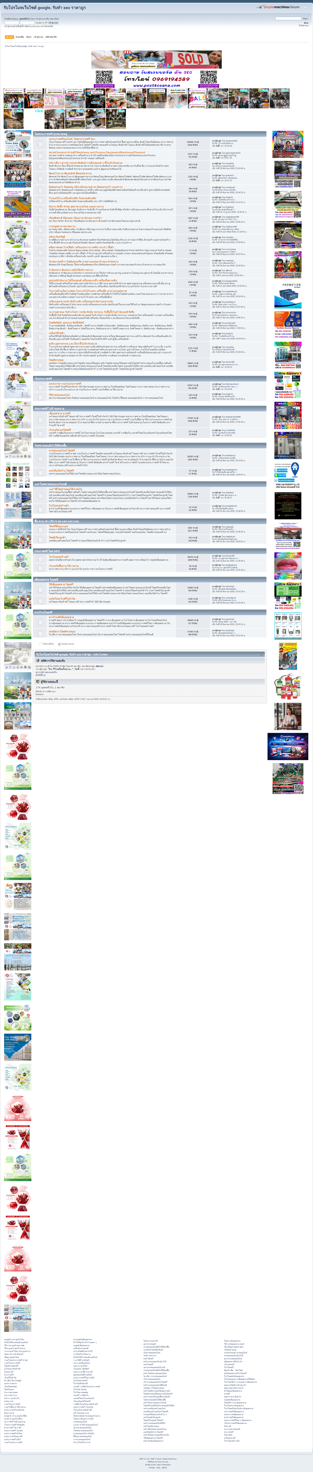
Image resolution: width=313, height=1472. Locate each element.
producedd (230, 323)
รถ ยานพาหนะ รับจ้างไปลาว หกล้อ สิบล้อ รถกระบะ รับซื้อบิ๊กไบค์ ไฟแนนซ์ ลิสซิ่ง (91, 312)
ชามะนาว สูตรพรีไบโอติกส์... (227, 567)
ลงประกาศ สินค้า (80, 1366)
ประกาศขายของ (11, 1392)
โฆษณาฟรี (8, 1372)
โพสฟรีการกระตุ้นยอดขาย (235, 1403)
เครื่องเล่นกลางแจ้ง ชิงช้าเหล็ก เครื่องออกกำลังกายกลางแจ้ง (81, 301)
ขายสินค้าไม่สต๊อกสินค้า (153, 1350)
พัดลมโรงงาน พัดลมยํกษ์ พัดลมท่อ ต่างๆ (70, 173)
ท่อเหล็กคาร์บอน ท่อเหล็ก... (226, 190)
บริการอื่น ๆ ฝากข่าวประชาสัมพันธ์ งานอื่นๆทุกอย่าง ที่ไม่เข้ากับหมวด (85, 163)
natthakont (230, 536)
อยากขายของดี (149, 1344)
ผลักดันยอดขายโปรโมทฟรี (235, 1373)
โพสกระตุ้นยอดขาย (232, 1341)
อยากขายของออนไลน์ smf (154, 1367)
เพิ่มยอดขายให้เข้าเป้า (233, 1361)
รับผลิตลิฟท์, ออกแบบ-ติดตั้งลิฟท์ (66, 322)
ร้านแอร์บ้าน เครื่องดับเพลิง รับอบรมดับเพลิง (72, 198)
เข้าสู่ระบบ (40, 19)
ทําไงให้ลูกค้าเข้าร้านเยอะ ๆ (85, 1342)
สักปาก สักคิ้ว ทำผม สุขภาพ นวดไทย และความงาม (76, 206)
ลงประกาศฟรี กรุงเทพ (13, 1430)
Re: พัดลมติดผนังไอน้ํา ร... (226, 633)
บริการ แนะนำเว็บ (11, 1398)
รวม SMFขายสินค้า (81, 1360)
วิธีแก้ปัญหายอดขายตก (233, 1347)
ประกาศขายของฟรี (232, 1429)
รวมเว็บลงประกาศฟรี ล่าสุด (16, 1360)
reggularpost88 (232, 217)
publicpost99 (231, 227)
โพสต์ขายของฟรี (11, 1366)
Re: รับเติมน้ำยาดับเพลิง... (226, 433)
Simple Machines (169, 1459)
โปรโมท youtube (80, 1392)
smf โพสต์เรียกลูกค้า (152, 1417)
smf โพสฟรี (148, 1359)
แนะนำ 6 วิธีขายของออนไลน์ (85, 1425)
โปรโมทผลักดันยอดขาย (234, 1376)
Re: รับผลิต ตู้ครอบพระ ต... (226, 495)
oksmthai (230, 163)
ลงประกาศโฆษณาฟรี (13, 1436)
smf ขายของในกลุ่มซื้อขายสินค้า (156, 1397)
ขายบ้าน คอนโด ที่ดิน (13, 1419)
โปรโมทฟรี (229, 1367)
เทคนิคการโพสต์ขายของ (62, 631)
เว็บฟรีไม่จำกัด (10, 1378)
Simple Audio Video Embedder (158, 1465)
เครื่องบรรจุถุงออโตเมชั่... (225, 166)
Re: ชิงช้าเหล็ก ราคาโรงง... (226, 304)
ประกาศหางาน (10, 1395)
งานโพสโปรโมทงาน (82, 1354)
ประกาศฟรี (9, 1375)
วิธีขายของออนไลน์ (59, 395)
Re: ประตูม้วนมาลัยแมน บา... (227, 558)
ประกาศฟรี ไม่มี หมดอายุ (14, 1422)
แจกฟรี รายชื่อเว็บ (81, 1395)
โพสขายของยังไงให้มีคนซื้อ (154, 1400)
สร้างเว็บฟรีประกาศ (81, 1442)
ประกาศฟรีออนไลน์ (81, 1363)
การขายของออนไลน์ (81, 1439)
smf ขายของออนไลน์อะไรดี (154, 1361)
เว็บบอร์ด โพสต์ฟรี (81, 1369)
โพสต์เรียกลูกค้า (57, 537)
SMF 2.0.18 (144, 1459)
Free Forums (163, 1462)
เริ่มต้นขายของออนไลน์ (83, 1430)
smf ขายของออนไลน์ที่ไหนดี (155, 1385)
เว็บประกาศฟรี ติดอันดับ (14, 1425)
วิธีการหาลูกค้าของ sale (14, 1345)
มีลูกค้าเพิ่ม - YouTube (233, 1370)
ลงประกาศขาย (10, 1383)
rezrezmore (231, 249)
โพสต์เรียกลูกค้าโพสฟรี (153, 1420)
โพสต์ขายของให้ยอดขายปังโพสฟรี (157, 1394)
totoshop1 (230, 586)
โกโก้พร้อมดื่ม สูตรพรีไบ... (226, 472)
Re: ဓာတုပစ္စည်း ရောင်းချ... (226, 155)
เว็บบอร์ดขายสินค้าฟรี (82, 1410)
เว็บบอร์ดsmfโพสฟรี (60, 430)
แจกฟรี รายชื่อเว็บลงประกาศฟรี (86, 1386)
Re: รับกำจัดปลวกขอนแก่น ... (227, 273)
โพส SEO (228, 1435)
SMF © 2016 (156, 1459)
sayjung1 (230, 260)
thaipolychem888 (233, 417)
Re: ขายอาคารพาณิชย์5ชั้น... (227, 240)
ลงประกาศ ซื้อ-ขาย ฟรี (83, 1372)
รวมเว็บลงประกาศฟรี (13, 1442)
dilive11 (229, 270)
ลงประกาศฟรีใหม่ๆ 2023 (83, 1378)
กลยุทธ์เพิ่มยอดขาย (81, 1345)
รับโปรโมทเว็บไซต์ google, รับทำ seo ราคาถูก (45, 7)
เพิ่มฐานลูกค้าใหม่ (11, 1357)
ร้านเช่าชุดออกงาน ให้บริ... (226, 252)
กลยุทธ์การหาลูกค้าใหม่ (14, 1339)
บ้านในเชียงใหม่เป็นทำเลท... (226, 539)
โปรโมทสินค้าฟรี (80, 1383)
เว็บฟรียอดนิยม (10, 1386)
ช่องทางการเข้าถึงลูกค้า (14, 1354)
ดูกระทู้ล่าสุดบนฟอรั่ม (46, 672)
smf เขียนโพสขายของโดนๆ (155, 1429)
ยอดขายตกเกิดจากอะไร (234, 1388)
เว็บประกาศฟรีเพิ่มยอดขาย (235, 1423)
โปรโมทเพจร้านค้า (59, 505)
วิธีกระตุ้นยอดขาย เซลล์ (234, 1344)
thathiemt (230, 207)
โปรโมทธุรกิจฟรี (80, 1380)
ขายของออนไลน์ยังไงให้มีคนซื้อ (156, 1347)
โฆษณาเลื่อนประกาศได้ (83, 1419)
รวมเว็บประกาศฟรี (12, 1363)
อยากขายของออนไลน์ (82, 1428)
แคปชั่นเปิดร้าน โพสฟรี (61, 470)
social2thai (230, 430)
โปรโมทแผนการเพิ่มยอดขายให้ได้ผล (239, 1379)
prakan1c (230, 175)
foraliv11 (229, 197)
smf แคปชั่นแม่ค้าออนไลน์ (154, 1408)
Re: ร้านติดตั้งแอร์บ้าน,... (225, 336)
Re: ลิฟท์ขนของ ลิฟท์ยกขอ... (227, 325)
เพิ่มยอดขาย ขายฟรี (59, 413)
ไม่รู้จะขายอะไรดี (150, 1341)
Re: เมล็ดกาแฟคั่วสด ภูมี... (226, 294)
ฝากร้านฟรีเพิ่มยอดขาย (61, 617)
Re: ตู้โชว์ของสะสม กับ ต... (226, 600)
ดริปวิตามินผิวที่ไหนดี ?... (225, 210)
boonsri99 (230, 362)
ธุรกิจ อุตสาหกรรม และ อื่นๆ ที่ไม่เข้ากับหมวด (73, 343)
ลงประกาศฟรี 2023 (12, 1439)
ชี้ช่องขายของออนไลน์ (82, 1436)
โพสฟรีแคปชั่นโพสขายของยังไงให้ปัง (158, 1405)
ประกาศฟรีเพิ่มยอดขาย (234, 1411)
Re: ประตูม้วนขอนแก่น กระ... (227, 364)
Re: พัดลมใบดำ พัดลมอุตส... (226, 178)
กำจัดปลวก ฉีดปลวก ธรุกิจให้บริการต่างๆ (71, 270)
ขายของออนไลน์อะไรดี (233, 1355)
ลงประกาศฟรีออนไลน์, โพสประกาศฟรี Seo (72, 139)
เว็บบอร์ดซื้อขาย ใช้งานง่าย (64, 566)
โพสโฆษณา (9, 1389)
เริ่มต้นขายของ (230, 1350)
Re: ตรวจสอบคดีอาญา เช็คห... (228, 229)
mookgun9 (230, 187)
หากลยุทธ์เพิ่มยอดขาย (82, 1339)
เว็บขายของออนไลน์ (151, 1379)
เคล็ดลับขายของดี (80, 1348)
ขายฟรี (227, 1394)
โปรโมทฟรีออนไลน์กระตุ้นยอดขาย (238, 1408)
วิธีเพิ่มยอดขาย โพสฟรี (61, 584)
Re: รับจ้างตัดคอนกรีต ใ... (226, 263)
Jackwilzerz (231, 598)
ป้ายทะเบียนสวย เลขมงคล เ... (227, 315)
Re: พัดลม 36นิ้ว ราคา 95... (226, 622)
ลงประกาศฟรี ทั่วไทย (13, 1433)
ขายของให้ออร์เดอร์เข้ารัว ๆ (155, 1414)
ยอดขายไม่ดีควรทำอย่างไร (235, 1385)
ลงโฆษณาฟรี (229, 1438)
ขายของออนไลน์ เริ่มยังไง (83, 1433)
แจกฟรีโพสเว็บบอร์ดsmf (83, 1398)
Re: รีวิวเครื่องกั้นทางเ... (225, 143)
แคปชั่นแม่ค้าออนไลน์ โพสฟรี (155, 1411)
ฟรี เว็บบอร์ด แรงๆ (81, 1413)
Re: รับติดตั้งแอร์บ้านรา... (225, 200)
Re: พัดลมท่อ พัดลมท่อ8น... (226, 589)
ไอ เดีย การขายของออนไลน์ (154, 1376)
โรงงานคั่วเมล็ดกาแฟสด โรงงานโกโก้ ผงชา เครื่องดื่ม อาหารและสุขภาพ (88, 291)
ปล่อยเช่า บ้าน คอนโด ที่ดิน (15, 1416)
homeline (229, 237)
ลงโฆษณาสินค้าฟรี (12, 1369)
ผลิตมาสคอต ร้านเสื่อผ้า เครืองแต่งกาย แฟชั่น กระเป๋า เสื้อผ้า (81, 247)
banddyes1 (230, 302)
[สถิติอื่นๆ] (40, 675)
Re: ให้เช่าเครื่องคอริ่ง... (225, 529)
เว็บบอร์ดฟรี (229, 1364)
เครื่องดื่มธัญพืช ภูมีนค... (225, 508)
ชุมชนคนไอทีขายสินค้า (83, 1375)
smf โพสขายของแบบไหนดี (154, 1403)
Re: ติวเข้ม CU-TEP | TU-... (227, 219)
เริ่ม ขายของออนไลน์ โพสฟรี (155, 1382)
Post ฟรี (227, 1426)
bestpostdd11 (231, 141)
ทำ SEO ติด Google (12, 1380)
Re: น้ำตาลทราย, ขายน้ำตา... (227, 419)
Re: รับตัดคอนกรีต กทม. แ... (227, 386)
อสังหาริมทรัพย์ (57, 236)
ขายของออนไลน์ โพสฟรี (62, 450)
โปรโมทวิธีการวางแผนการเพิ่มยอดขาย (240, 1382)
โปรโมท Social (79, 1389)
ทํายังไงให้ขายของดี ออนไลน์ (16, 1342)
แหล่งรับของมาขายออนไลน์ (235, 1353)
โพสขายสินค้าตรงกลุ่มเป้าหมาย (86, 1416)
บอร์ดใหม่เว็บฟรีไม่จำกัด (62, 598)
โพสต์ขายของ (56, 360)
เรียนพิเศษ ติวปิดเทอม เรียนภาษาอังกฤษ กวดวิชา (75, 218)
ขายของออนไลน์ (80, 1422)
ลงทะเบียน (54, 19)
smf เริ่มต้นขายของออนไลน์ (154, 1373)
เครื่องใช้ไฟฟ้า (57, 333)
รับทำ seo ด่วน (149, 1355)
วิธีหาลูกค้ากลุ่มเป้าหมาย (14, 1348)
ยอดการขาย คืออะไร (232, 1397)
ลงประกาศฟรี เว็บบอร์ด (83, 1407)
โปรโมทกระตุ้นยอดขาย (234, 1405)
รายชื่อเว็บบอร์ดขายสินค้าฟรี (85, 1404)
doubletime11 (231, 291)
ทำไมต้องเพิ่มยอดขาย (233, 1391)
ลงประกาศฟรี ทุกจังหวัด (14, 1410)
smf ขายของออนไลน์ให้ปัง (154, 1423)
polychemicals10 (233, 153)
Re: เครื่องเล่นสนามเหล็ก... (226, 458)
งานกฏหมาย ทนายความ (62, 226)
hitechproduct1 (232, 384)
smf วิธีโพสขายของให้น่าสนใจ (65, 489)
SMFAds (151, 1462)
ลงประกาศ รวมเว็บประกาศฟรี (65, 383)
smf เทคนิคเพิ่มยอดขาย (153, 1441)
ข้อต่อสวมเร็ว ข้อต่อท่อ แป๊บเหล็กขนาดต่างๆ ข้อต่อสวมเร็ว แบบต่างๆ (85, 187)
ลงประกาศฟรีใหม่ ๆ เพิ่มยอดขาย (237, 1420)
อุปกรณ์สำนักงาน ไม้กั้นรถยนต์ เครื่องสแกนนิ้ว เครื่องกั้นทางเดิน (83, 280)
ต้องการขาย (9, 1413)
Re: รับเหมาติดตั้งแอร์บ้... (225, 396)
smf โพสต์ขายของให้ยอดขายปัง (156, 1391)
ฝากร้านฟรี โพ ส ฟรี (12, 1428)
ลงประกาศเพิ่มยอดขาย (233, 1414)
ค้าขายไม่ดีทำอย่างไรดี (82, 1351)
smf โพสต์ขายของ (151, 1426)
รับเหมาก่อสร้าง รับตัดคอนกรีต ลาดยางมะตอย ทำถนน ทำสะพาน (83, 261)
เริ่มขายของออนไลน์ (151, 1353)
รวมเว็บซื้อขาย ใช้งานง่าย (15, 1407)
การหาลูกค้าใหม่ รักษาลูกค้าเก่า (17, 1351)
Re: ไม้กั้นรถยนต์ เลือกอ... (225, 283)
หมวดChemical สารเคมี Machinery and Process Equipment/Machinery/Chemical (97, 152)
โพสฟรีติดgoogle (58, 526)
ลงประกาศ (8, 1401)
